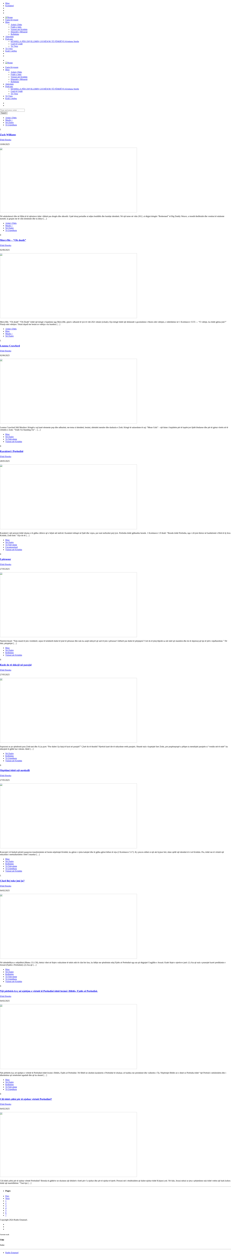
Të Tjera (14, 46)
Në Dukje (9, 122)
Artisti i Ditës (16, 24)
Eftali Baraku (5, 140)
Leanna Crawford (10, 345)
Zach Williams (8, 134)
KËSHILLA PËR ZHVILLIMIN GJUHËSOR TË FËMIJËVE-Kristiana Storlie (45, 41)
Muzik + (9, 120)
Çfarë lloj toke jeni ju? (12, 880)
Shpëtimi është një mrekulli (15, 770)
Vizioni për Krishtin (19, 29)
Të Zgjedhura (11, 125)
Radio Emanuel (11, 1252)
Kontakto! (9, 6)
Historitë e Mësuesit (19, 32)
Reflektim (15, 34)
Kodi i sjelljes (11, 51)
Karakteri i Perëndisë (11, 451)
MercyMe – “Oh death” (13, 240)
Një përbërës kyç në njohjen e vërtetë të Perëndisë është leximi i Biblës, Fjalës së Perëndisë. (49, 991)
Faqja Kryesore (11, 20)
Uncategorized (11, 547)
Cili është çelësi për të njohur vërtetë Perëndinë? (26, 1099)
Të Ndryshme (11, 439)
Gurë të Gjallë (17, 44)
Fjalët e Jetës (16, 27)
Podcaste (9, 39)
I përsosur (5, 559)
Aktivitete (9, 36)
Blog (7, 3)
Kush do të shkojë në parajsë (16, 664)
